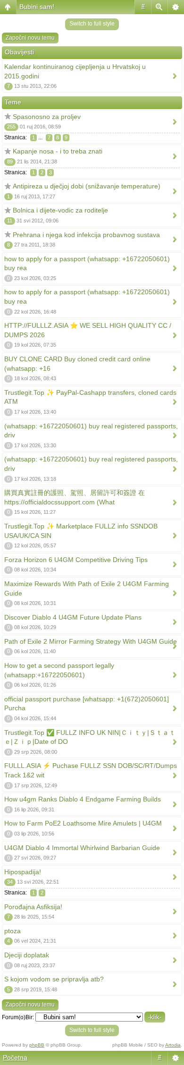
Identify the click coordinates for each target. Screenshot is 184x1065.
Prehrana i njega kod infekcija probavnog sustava (86, 235)
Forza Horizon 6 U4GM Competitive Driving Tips (76, 559)
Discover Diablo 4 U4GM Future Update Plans (73, 617)
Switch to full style (92, 23)
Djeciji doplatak (26, 955)
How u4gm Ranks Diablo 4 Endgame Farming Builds (82, 799)
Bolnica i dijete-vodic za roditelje (60, 210)
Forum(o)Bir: (18, 1017)
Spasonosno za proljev (47, 116)
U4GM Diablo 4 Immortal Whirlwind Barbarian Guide (82, 848)
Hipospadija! (22, 872)
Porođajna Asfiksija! (33, 907)
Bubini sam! (36, 6)
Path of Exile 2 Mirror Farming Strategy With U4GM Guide (90, 641)
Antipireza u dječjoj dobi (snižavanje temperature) (86, 186)
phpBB (36, 1045)
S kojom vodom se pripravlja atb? (54, 979)
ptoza (12, 931)
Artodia (173, 1045)
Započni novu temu (30, 37)
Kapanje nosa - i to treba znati (57, 151)
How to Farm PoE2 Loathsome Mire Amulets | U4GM (83, 823)
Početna (15, 1057)
